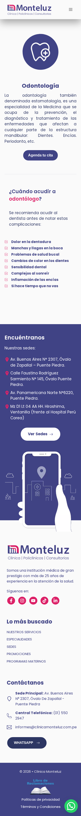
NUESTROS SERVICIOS (24, 632)
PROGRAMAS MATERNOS (26, 661)
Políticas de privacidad (41, 799)
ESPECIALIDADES (19, 639)
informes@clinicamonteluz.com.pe (46, 727)
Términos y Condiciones (40, 806)
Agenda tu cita (40, 155)
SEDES (11, 646)
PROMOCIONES (19, 653)
